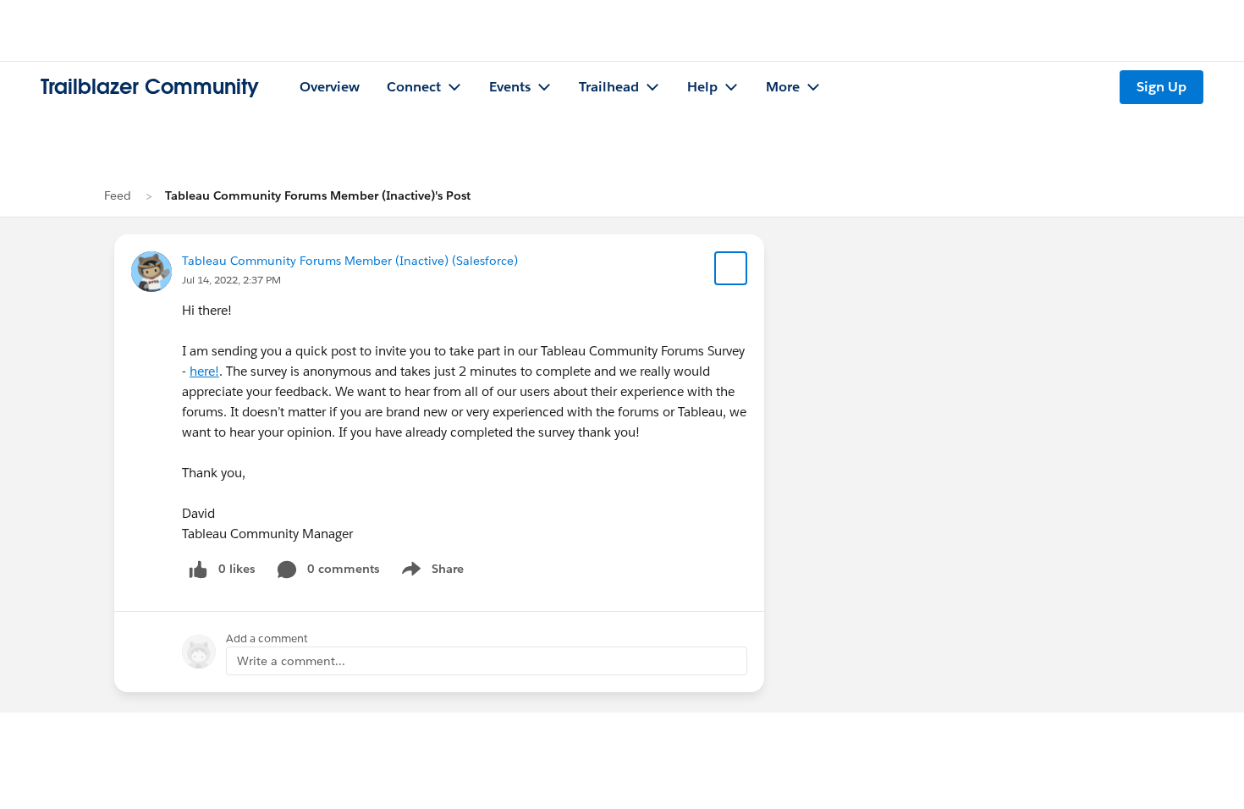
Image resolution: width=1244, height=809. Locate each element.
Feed (117, 195)
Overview (330, 87)
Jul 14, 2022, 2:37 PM (231, 279)
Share (430, 572)
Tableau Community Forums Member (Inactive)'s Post (318, 195)
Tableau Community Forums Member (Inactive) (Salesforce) (350, 260)
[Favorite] (731, 268)
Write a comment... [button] (291, 661)
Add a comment (267, 638)
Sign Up (1161, 87)
